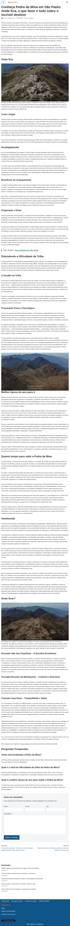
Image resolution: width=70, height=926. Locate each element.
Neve (28, 924)
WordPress (40, 924)
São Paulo (45, 737)
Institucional (5, 901)
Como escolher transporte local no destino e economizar (18, 873)
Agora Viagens (25, 744)
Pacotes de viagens (31, 901)
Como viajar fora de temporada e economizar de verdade (18, 889)
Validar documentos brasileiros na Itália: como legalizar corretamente (22, 878)
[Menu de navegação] (3, 2)
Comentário (8, 813)
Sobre (3, 908)
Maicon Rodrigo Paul (9, 18)
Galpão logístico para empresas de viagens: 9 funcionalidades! (20, 868)
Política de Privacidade (8, 911)
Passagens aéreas (17, 901)
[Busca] (67, 2)
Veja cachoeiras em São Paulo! (26, 250)
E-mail (27, 806)
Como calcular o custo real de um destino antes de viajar (18, 884)
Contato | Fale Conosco (8, 914)
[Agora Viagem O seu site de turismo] (13, 2)
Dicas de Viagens (29, 18)
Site (47, 806)
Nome (6, 806)
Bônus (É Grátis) (44, 901)
